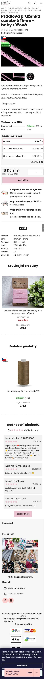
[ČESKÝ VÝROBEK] (23, 373)
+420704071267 (15, 593)
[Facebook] (5, 600)
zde (3, 659)
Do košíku (23, 180)
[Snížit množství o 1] (30, 172)
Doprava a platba (23, 624)
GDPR (23, 616)
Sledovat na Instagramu (22, 577)
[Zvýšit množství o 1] (42, 172)
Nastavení (22, 665)
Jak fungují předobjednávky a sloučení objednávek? (20, 620)
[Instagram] (11, 600)
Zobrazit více (23, 514)
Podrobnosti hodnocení (12, 33)
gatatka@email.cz (16, 588)
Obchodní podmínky (12, 613)
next (43, 289)
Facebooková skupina (33, 613)
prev (2, 289)
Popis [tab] (23, 228)
